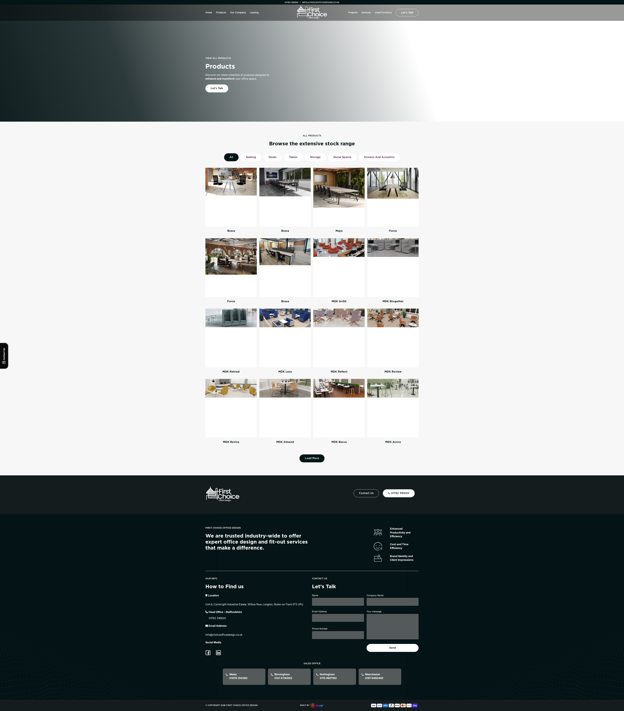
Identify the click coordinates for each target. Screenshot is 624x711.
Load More (312, 458)
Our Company (238, 13)
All (231, 157)
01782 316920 (291, 2)
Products (221, 13)
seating (251, 157)
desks (272, 157)
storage (315, 157)
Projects (353, 13)
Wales (238, 676)
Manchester (374, 676)
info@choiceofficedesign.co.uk (223, 634)
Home (208, 13)
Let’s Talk (407, 12)
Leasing (254, 13)
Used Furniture (383, 13)
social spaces (342, 157)
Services (366, 13)
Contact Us (366, 493)
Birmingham (283, 676)
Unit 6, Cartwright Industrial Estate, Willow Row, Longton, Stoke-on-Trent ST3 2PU (254, 604)
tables (293, 157)
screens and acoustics (379, 157)
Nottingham (328, 676)
